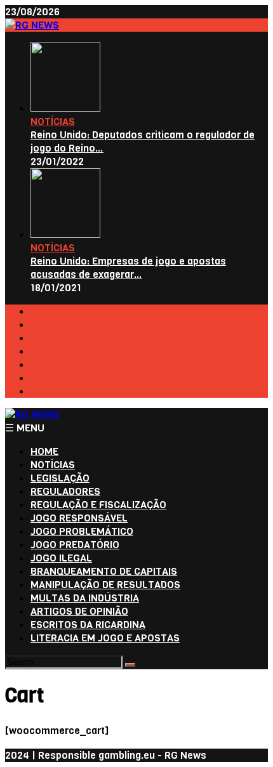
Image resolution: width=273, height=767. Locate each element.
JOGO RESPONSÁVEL (79, 518)
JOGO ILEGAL (61, 558)
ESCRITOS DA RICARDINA (87, 624)
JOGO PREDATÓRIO (74, 544)
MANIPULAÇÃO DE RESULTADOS (105, 584)
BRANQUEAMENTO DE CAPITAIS (103, 571)
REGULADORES (65, 491)
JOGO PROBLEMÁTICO (81, 531)
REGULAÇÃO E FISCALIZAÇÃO (98, 504)
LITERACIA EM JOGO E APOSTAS (105, 638)
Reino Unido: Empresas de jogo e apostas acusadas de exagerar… (128, 267)
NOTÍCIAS (52, 121)
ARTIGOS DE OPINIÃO (79, 611)
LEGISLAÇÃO (60, 478)
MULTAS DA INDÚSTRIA (84, 598)
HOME (44, 451)
